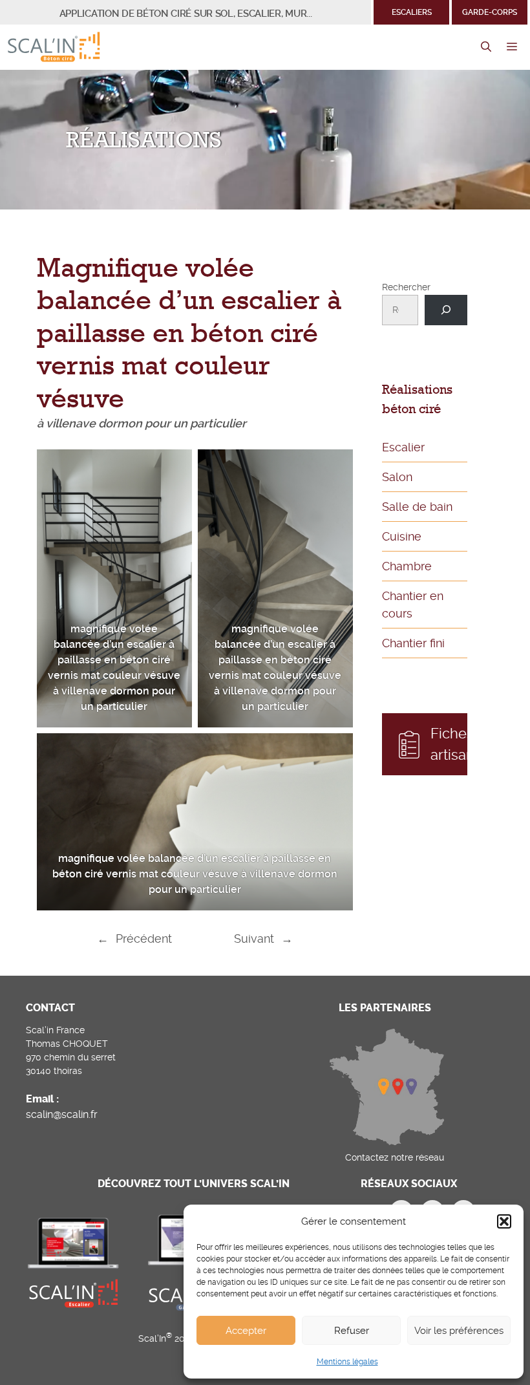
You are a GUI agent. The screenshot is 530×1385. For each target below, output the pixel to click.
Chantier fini (413, 643)
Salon (397, 477)
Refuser (351, 1331)
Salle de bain (417, 506)
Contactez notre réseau (394, 1157)
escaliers (412, 12)
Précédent (144, 938)
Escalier (403, 447)
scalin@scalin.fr (62, 1114)
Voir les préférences (459, 1331)
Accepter (246, 1331)
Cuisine (401, 536)
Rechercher (406, 287)
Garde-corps (489, 12)
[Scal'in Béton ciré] (53, 47)
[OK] (446, 310)
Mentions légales (347, 1361)
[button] (504, 1221)
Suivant (254, 938)
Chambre (407, 566)
